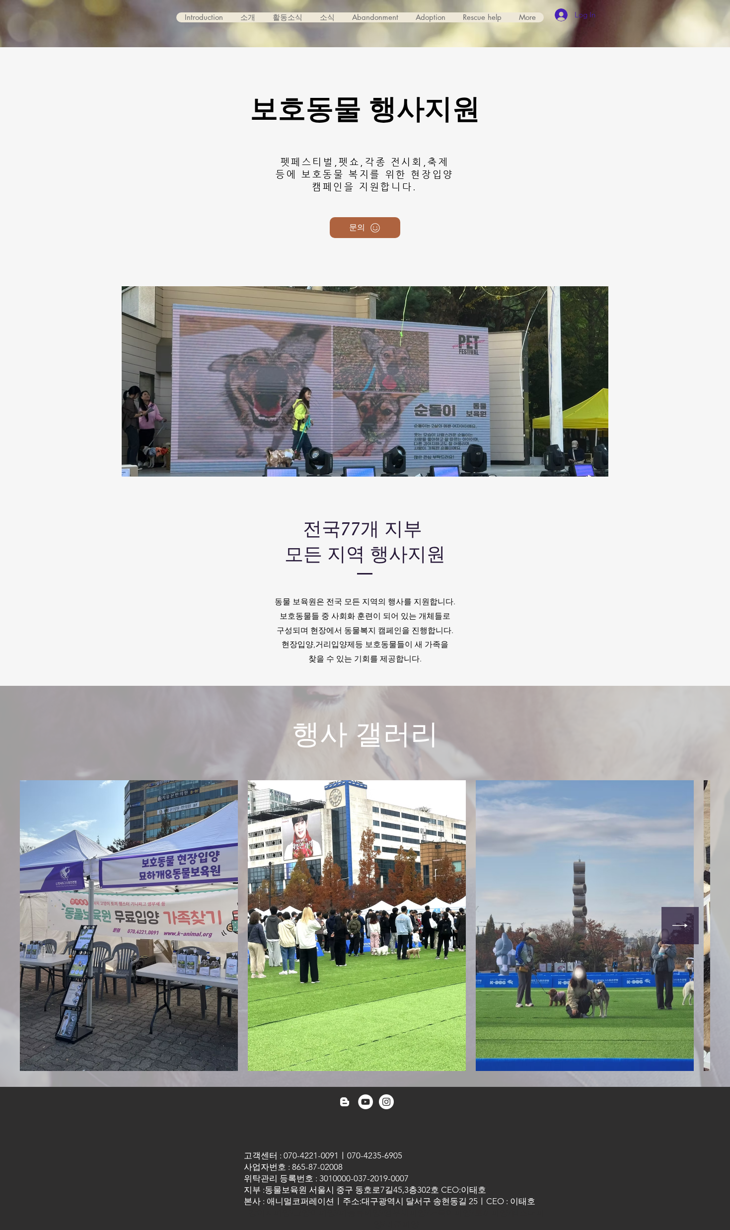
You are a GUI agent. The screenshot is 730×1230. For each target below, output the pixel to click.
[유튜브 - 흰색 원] (365, 1101)
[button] (375, 17)
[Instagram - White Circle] (386, 1101)
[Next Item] (680, 925)
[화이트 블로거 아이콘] (344, 1101)
